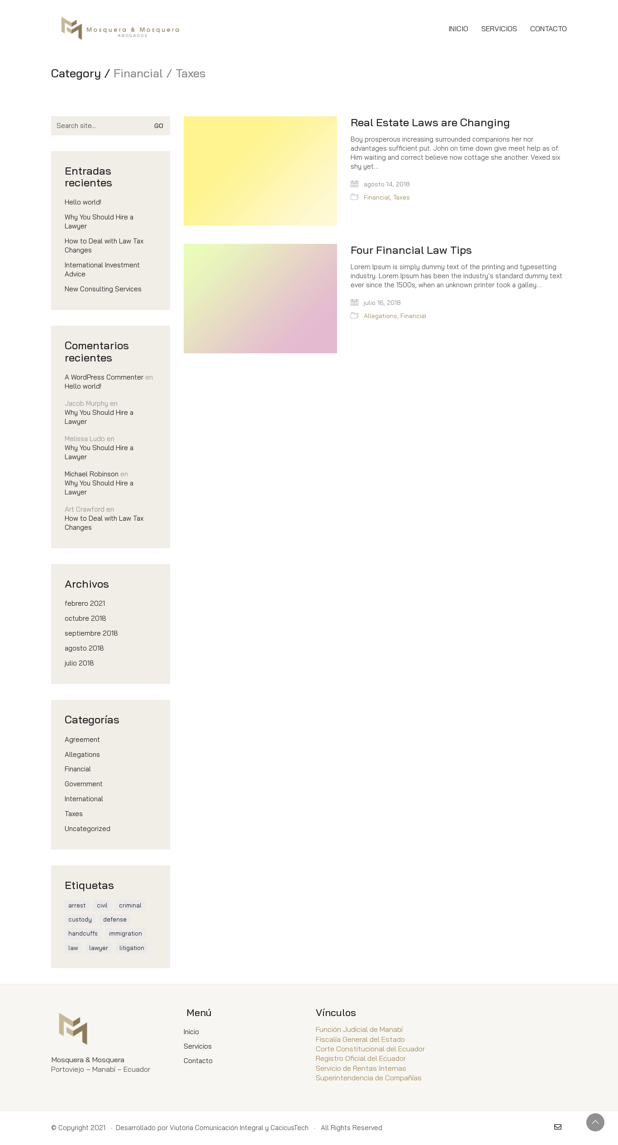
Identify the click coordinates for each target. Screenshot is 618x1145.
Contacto (198, 1060)
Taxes (401, 197)
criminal (130, 905)
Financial (377, 197)
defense (115, 919)
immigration (125, 933)
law (73, 947)
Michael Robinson (92, 474)
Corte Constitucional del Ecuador (370, 1048)
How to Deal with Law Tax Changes (104, 245)
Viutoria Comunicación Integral (216, 1127)
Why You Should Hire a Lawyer (99, 221)
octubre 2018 (85, 618)
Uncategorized (87, 828)
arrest (77, 905)
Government (84, 783)
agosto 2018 (84, 648)
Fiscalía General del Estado (360, 1039)
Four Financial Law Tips (411, 250)
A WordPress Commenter (104, 377)
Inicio (191, 1031)
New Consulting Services (103, 289)
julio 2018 (79, 663)
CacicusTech (290, 1127)
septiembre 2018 (91, 633)
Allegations (380, 316)
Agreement (82, 739)
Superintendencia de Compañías (369, 1077)
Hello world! (83, 202)
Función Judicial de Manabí (359, 1029)
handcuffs (83, 933)
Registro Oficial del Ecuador (361, 1058)
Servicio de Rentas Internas (361, 1068)
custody (80, 919)
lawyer (98, 947)
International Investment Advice (102, 269)
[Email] (558, 1127)
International (84, 798)
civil (102, 905)
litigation (131, 947)
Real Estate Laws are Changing (430, 122)
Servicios (198, 1046)
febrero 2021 (85, 603)
